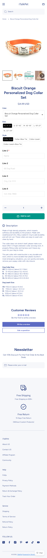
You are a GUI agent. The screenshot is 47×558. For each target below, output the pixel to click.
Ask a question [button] (23, 330)
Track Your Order (8, 496)
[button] (43, 4)
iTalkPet (19, 554)
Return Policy (7, 527)
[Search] (4, 12)
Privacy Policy (7, 480)
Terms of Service (8, 517)
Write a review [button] (23, 324)
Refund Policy (7, 522)
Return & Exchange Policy (12, 491)
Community (6, 460)
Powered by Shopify (29, 554)
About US (6, 444)
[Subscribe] (42, 365)
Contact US (6, 450)
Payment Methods (9, 486)
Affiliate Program (8, 455)
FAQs (4, 475)
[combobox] (23, 12)
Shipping (5, 511)
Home (4, 19)
